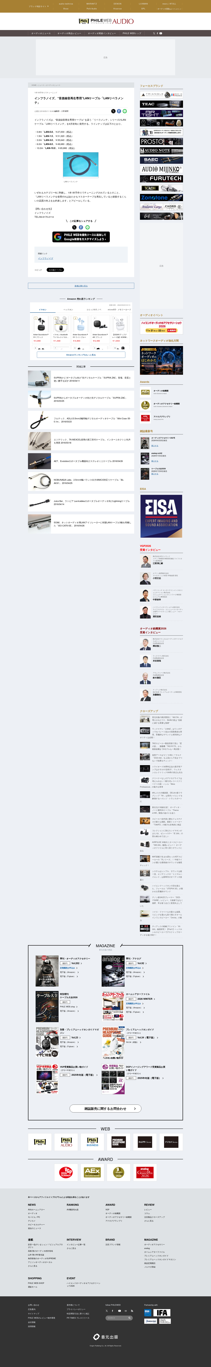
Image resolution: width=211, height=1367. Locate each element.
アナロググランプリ (114, 1220)
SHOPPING (35, 1278)
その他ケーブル (55, 269)
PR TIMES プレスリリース (78, 1317)
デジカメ (31, 1220)
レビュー (148, 1209)
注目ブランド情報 (113, 1244)
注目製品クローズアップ (154, 1217)
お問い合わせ (33, 1305)
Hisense (117, 8)
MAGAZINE (105, 945)
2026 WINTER (145, 998)
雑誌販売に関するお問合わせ (105, 1108)
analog (147, 1248)
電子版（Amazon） (68, 972)
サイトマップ (33, 1313)
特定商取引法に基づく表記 (78, 1313)
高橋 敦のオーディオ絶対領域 (40, 1251)
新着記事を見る (81, 285)
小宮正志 (157, 578)
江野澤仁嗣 (158, 563)
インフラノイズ (45, 258)
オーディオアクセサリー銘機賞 (119, 1217)
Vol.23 (74, 1037)
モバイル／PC (34, 1217)
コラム (147, 1213)
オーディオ (32, 1213)
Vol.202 (75, 963)
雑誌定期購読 (149, 1263)
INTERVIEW (74, 1239)
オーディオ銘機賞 (113, 1213)
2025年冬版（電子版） (83, 1074)
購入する (154, 445)
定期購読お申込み (67, 967)
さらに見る (149, 1220)
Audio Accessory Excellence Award (163, 406)
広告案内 (31, 1309)
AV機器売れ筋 (73, 1209)
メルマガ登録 (149, 1266)
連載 (30, 1239)
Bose (66, 8)
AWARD (110, 1205)
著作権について (73, 1305)
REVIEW (149, 1205)
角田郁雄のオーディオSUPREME (42, 1258)
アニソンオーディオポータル (40, 1262)
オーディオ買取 (169, 8)
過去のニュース (34, 1228)
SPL (143, 8)
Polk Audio (92, 8)
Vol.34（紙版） (132, 1042)
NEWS (32, 1205)
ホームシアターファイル (154, 1252)
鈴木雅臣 (157, 677)
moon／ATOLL (169, 3)
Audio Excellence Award (160, 393)
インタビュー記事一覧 (76, 1244)
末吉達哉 (157, 660)
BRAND (110, 1239)
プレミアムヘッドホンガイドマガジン (160, 1259)
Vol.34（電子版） (147, 1037)
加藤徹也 (157, 694)
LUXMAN (143, 3)
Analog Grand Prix (158, 419)
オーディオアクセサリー (154, 1244)
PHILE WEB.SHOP (36, 1283)
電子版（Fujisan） (67, 976)
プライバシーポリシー (76, 1309)
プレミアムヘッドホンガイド (156, 1255)
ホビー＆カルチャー (36, 1224)
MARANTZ (92, 3)
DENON (117, 3)
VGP (107, 1209)
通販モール (32, 1286)
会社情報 (31, 1322)
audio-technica (66, 3)
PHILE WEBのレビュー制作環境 (41, 1317)
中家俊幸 (157, 599)
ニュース (41, 85)
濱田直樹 (157, 616)
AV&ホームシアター (36, 1209)
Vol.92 (141, 963)
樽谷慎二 (157, 645)
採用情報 (31, 1326)
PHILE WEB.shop (67, 1006)
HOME (34, 85)
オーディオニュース (53, 85)
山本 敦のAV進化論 (36, 1254)
